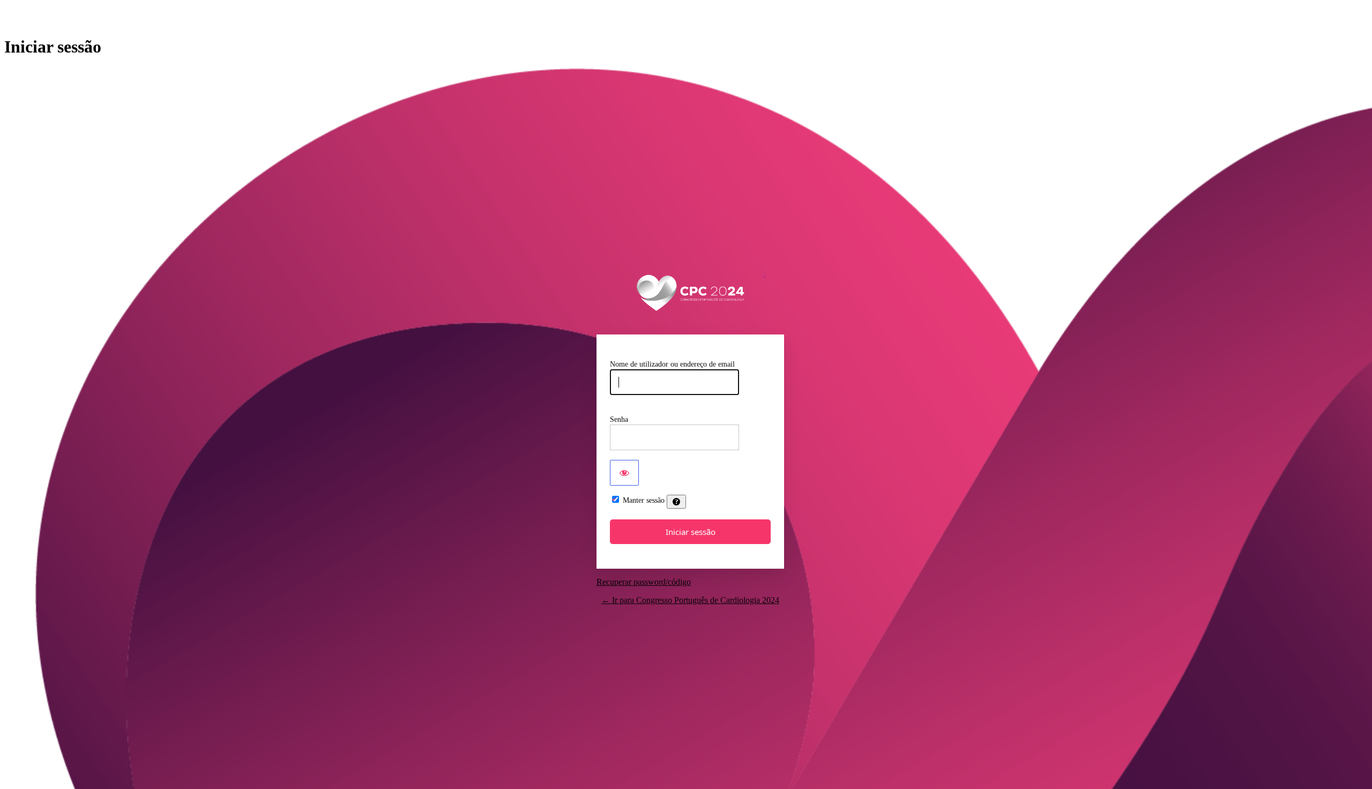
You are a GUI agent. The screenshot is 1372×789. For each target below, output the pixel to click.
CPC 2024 (690, 291)
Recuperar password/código (643, 581)
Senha (619, 419)
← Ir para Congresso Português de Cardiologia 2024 (690, 600)
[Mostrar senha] (624, 473)
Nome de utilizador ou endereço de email (672, 364)
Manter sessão (644, 500)
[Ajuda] (676, 502)
